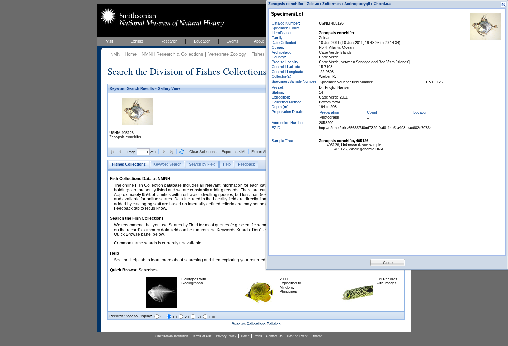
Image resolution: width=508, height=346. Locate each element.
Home (245, 336)
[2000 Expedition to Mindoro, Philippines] (259, 307)
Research (169, 41)
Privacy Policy (226, 336)
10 (174, 317)
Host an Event (297, 336)
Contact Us (274, 336)
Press (258, 336)
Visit (109, 41)
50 (199, 317)
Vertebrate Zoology (227, 54)
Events (232, 41)
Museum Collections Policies (256, 324)
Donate (317, 336)
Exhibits (137, 41)
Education (202, 41)
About (259, 41)
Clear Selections (203, 152)
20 (187, 317)
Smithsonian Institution (171, 336)
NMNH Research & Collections (172, 54)
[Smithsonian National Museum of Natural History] (161, 17)
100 (212, 317)
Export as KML (234, 152)
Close (388, 263)
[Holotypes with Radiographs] (161, 307)
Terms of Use (202, 336)
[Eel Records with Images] (357, 307)
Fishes (258, 54)
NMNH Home (123, 54)
